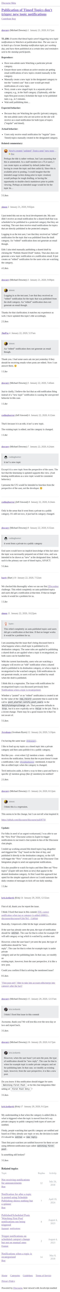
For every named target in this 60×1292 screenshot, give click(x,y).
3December (53, 586)
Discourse (17, 1288)
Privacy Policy (8, 1281)
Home (4, 1275)
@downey (31, 741)
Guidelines (28, 1275)
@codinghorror (27, 762)
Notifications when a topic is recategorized (20, 690)
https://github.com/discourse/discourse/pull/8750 (23, 819)
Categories (15, 1275)
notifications (15, 1228)
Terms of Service (43, 1275)
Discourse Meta (8, 3)
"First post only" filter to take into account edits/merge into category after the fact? (28, 984)
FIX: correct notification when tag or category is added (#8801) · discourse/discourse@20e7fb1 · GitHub (25, 915)
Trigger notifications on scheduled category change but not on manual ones (15, 1239)
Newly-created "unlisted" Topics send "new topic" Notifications (33, 151)
